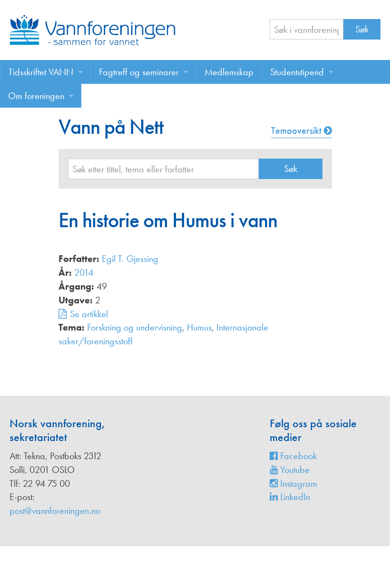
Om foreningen (36, 96)
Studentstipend (297, 72)
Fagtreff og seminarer (139, 72)
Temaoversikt (297, 130)
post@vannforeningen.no (55, 510)
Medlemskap (229, 72)
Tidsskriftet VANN (41, 72)
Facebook (297, 456)
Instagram (297, 483)
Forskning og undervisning (134, 327)
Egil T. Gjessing (130, 258)
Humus (199, 327)
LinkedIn (294, 497)
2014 (83, 272)
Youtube (294, 469)
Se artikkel (89, 314)
